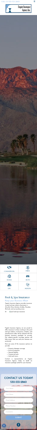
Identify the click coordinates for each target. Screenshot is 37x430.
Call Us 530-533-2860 (10, 2)
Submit (18, 417)
